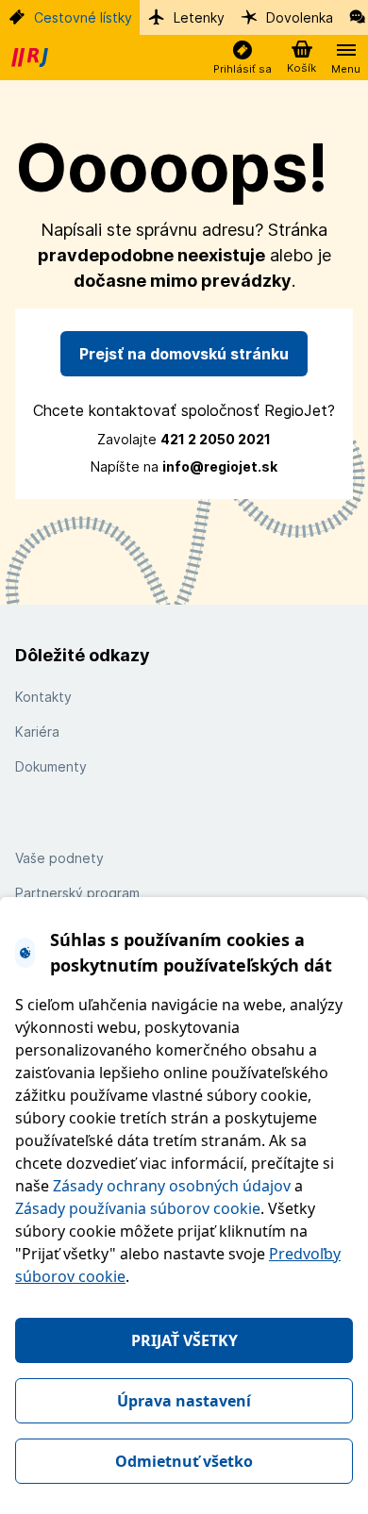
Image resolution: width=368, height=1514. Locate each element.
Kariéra (37, 732)
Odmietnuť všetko (184, 1461)
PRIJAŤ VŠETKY (184, 1340)
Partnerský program (77, 893)
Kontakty (43, 697)
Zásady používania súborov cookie (137, 1208)
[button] (242, 58)
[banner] (32, 57)
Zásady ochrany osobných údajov (172, 1185)
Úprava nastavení (184, 1400)
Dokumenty (51, 766)
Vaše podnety (59, 858)
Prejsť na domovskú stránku (184, 353)
